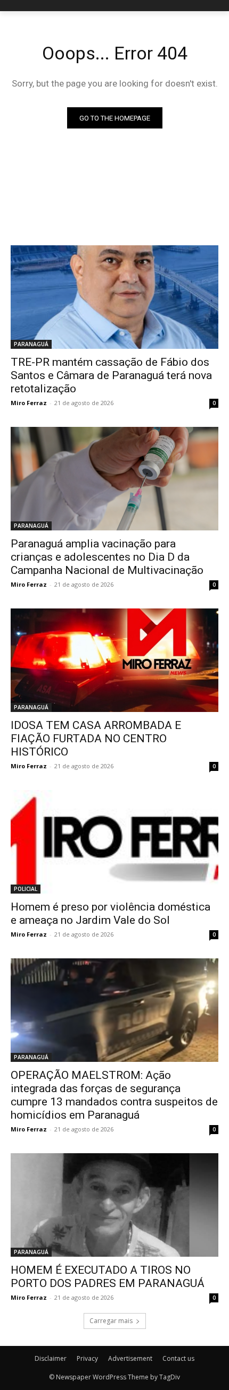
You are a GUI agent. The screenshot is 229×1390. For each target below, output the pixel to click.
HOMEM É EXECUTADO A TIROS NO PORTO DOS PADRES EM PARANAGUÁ (108, 1277)
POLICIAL (25, 889)
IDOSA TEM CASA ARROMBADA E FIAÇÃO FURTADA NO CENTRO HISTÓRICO (96, 738)
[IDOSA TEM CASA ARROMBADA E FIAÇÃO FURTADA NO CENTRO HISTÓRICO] (114, 660)
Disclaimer (51, 1358)
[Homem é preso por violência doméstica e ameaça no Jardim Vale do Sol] (114, 842)
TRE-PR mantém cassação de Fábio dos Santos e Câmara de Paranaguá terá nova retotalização (111, 375)
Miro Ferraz (29, 403)
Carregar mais (111, 1320)
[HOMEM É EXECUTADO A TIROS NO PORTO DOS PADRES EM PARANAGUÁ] (114, 1205)
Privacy (87, 1358)
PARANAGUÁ (31, 344)
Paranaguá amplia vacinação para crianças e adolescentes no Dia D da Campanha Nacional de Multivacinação (107, 557)
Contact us (178, 1358)
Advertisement (130, 1358)
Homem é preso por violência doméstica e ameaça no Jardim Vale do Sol (110, 913)
